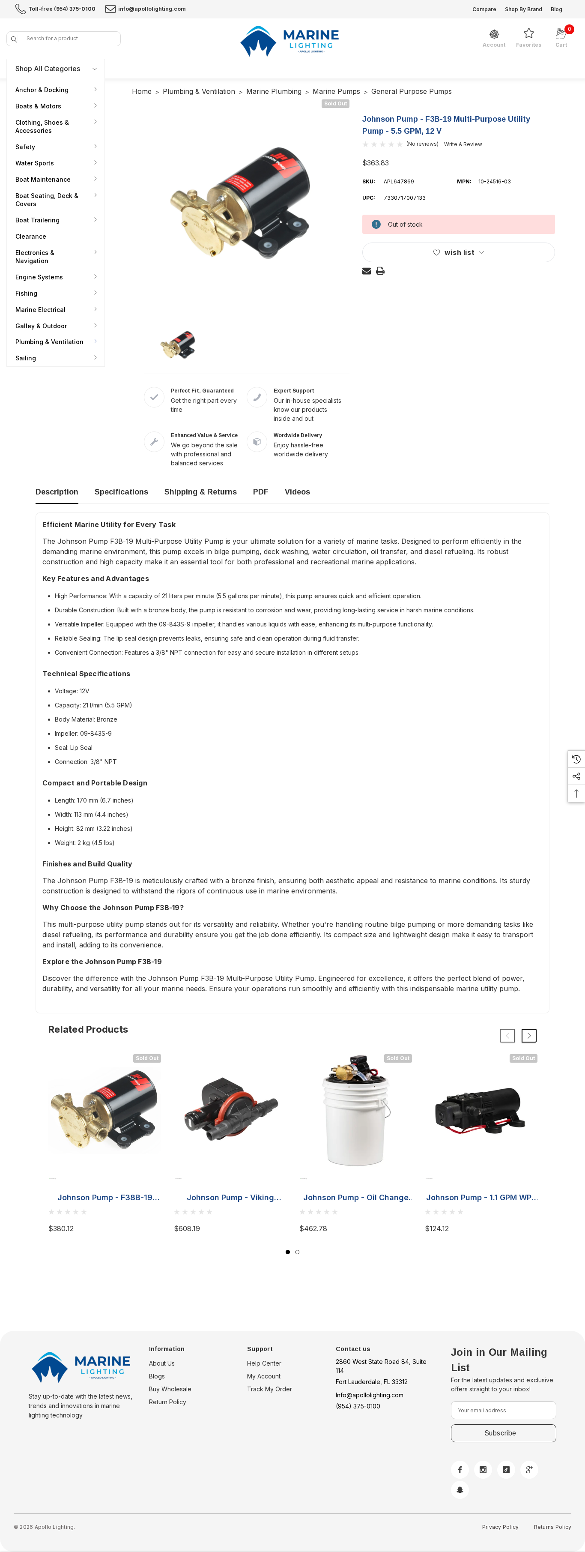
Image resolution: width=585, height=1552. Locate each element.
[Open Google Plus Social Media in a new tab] (529, 1470)
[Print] (380, 271)
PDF (261, 492)
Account (494, 45)
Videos (297, 492)
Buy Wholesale (170, 1389)
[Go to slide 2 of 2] (297, 1252)
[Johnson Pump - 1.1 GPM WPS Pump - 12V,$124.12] (481, 1110)
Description (57, 492)
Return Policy (167, 1401)
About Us (162, 1363)
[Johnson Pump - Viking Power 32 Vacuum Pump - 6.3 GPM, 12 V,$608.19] (230, 1110)
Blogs (157, 1376)
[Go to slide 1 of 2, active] (288, 1252)
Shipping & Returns (200, 492)
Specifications (121, 492)
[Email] (366, 271)
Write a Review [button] (463, 144)
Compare (484, 9)
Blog (556, 9)
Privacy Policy (500, 1527)
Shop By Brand (523, 9)
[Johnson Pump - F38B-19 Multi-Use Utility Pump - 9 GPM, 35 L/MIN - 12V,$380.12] (104, 1110)
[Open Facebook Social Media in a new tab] (460, 1470)
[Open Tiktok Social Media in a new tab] (506, 1470)
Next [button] (529, 1036)
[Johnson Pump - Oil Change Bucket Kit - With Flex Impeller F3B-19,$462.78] (355, 1110)
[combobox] (63, 38)
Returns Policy (552, 1527)
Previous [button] (507, 1036)
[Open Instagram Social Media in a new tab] (483, 1470)
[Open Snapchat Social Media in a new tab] (460, 1490)
